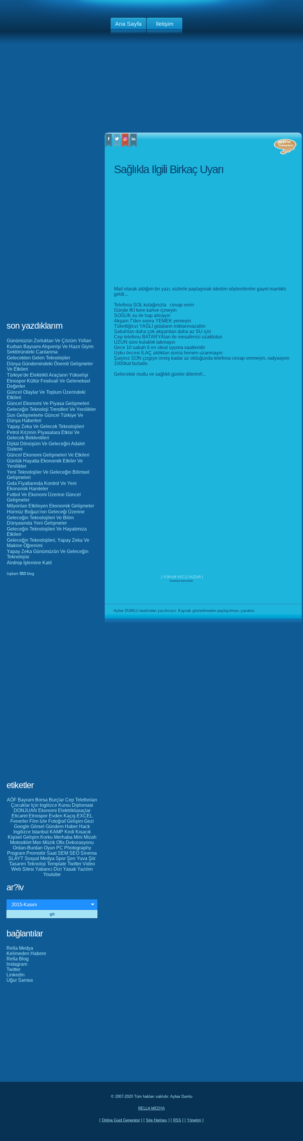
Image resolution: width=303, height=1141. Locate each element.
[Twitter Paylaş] (116, 145)
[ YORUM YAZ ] (173, 577)
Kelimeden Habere (26, 953)
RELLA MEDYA (151, 1108)
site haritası (156, 1120)
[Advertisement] (151, 85)
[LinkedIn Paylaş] (133, 145)
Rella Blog (18, 958)
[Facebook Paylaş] (108, 145)
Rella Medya (20, 948)
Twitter (13, 969)
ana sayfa (128, 24)
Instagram (17, 964)
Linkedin (16, 974)
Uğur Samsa (20, 980)
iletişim (164, 24)
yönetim (194, 1120)
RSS (177, 1120)
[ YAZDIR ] (194, 577)
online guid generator (121, 1120)
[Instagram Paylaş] (125, 145)
